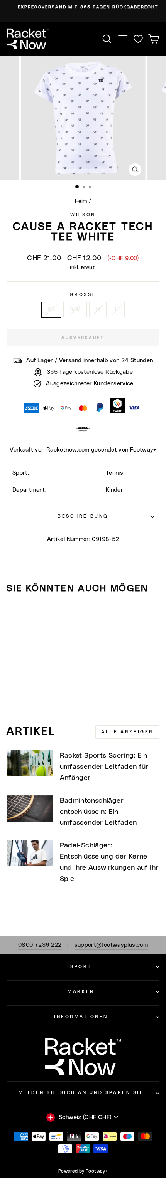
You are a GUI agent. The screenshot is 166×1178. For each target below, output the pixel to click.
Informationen (81, 1017)
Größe (83, 294)
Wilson (82, 215)
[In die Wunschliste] (16, 614)
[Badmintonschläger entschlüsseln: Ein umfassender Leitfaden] (30, 808)
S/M (75, 310)
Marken (81, 992)
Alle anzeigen (127, 731)
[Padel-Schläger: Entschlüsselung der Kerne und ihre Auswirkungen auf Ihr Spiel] (30, 853)
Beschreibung (83, 516)
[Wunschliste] (138, 39)
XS (51, 310)
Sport (81, 967)
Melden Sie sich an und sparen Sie (81, 1093)
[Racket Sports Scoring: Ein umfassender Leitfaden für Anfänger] (30, 763)
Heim (81, 201)
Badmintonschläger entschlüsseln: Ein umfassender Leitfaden (98, 812)
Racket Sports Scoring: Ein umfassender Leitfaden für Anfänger (104, 766)
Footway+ (143, 450)
